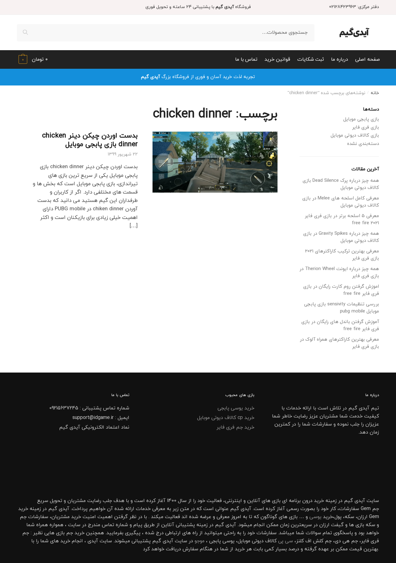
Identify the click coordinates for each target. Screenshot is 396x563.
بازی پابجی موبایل (361, 119)
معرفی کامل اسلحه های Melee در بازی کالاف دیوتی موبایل (340, 202)
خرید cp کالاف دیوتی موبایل (225, 417)
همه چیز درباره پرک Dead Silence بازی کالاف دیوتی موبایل (341, 184)
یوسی (315, 516)
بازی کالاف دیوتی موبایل (355, 135)
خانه (375, 93)
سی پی (285, 541)
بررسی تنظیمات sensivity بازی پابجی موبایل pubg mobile (341, 308)
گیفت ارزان (331, 525)
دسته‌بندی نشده (363, 144)
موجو (199, 541)
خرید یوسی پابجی (235, 408)
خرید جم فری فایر (235, 427)
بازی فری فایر (365, 127)
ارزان (362, 516)
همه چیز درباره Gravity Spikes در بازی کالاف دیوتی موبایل (341, 237)
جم (69, 533)
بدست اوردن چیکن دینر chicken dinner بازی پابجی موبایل (90, 140)
